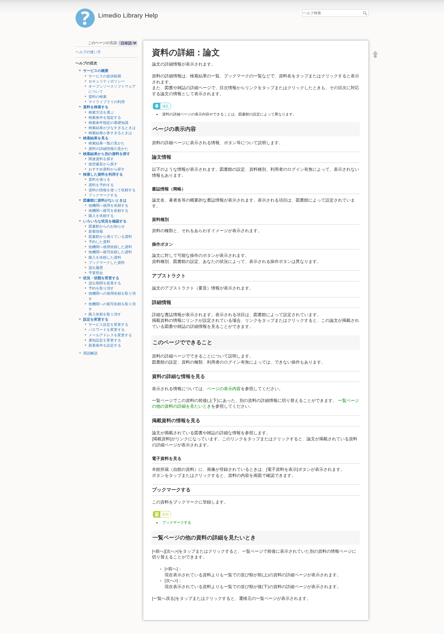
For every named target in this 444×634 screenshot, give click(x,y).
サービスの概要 (95, 71)
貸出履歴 (95, 268)
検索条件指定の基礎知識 (108, 123)
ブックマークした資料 (106, 262)
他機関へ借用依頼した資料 (110, 247)
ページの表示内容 (224, 388)
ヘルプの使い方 (88, 52)
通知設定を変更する (104, 340)
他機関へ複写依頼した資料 (110, 252)
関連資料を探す (101, 159)
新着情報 (95, 231)
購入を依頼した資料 (104, 257)
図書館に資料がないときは (105, 200)
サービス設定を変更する (108, 324)
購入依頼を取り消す (104, 314)
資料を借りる (99, 179)
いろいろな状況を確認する (105, 221)
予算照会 (95, 273)
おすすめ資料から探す (106, 169)
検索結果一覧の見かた (106, 143)
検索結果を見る (95, 138)
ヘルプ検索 (365, 13)
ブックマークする (102, 195)
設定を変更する (95, 319)
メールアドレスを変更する (110, 335)
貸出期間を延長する (104, 283)
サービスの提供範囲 (104, 76)
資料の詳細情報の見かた (108, 149)
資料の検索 (97, 97)
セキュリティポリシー (106, 81)
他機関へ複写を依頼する (108, 211)
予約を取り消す (101, 288)
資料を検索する (95, 107)
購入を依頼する (101, 216)
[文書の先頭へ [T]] (375, 54)
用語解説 (90, 353)
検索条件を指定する (104, 117)
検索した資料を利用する (103, 174)
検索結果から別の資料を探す (106, 154)
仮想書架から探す (102, 164)
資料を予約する (101, 185)
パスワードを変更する (106, 330)
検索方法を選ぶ (101, 112)
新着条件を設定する (104, 345)
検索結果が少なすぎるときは (112, 128)
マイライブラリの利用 (106, 102)
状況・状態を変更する (101, 278)
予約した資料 (99, 242)
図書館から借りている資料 (110, 237)
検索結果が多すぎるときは (110, 133)
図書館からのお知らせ (106, 226)
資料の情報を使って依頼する (112, 190)
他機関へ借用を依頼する (108, 205)
